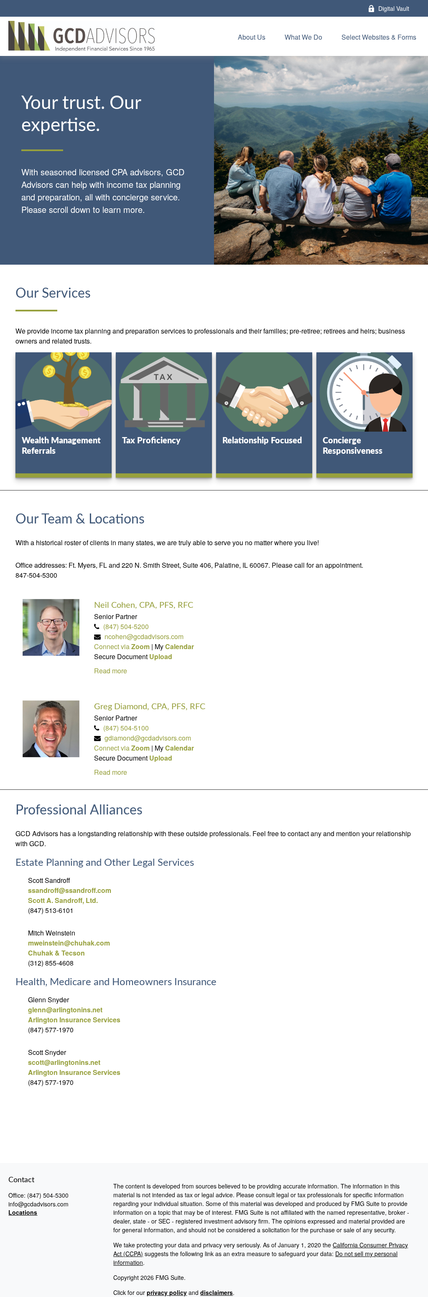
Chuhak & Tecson (56, 953)
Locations (22, 1212)
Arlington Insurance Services (74, 1019)
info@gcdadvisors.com (38, 1204)
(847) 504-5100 (126, 728)
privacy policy (167, 1292)
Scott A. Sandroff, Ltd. (63, 900)
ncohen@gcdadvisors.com (143, 636)
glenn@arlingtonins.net (65, 1009)
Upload (160, 656)
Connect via (112, 646)
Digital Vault (393, 8)
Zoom (141, 646)
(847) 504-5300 (48, 1195)
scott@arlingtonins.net (64, 1062)
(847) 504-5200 (126, 626)
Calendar (179, 646)
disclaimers (216, 1292)
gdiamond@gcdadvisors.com (147, 738)
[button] (251, 36)
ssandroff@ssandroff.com (69, 890)
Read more (110, 670)
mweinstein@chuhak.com (69, 943)
